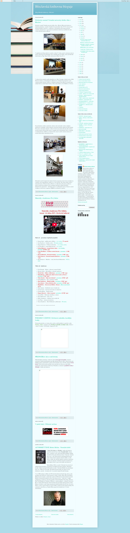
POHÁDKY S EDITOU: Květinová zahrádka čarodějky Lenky (87, 45)
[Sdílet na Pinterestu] (65, 191)
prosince (82, 26)
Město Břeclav (82, 85)
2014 (80, 62)
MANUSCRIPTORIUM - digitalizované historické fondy (87, 147)
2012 (80, 66)
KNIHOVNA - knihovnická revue (85, 127)
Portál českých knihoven (83, 90)
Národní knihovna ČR (83, 87)
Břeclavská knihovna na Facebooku (86, 82)
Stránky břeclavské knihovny (84, 79)
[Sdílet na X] (63, 191)
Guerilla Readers (82, 132)
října (82, 30)
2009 (80, 71)
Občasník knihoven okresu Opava (85, 135)
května (82, 38)
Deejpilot (67, 524)
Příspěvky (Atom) (47, 516)
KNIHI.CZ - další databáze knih (85, 99)
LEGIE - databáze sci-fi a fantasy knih (86, 93)
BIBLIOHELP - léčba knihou (84, 130)
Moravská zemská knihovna (84, 89)
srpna (82, 34)
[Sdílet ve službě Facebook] (64, 191)
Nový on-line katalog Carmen (84, 80)
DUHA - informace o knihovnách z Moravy (86, 118)
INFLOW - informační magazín (85, 116)
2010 (80, 70)
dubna (82, 54)
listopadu (82, 28)
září (81, 32)
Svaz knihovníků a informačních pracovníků (85, 138)
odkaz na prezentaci (65, 284)
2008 (80, 73)
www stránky (59, 241)
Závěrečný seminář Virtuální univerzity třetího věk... (85, 40)
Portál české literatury (83, 109)
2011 (80, 68)
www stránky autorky (62, 244)
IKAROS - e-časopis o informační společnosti (85, 125)
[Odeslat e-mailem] (60, 191)
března (82, 56)
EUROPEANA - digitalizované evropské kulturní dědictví (87, 160)
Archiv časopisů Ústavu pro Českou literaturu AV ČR (86, 156)
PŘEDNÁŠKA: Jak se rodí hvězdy (46, 357)
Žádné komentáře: (55, 191)
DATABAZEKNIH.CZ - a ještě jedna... (86, 101)
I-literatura (81, 107)
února (82, 58)
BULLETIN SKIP (82, 129)
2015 (80, 25)
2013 (80, 64)
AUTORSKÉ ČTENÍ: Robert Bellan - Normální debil (52, 447)
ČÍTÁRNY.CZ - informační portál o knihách (86, 105)
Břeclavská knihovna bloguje (54, 6)
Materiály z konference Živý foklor (46, 198)
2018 (80, 19)
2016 (80, 23)
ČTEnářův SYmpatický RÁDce (85, 92)
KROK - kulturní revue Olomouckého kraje (86, 121)
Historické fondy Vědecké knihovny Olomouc (86, 150)
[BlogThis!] (62, 191)
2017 (80, 21)
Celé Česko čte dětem (83, 110)
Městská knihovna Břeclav (89, 166)
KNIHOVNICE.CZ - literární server (86, 103)
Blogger (81, 524)
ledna (82, 60)
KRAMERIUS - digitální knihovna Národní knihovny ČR (85, 144)
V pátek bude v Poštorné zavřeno (46, 424)
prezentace (40, 249)
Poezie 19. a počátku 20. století (85, 154)
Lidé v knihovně (82, 84)
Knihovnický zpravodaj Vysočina (85, 134)
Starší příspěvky (70, 514)
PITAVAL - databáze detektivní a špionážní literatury (85, 96)
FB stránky (64, 301)
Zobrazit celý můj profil (82, 202)
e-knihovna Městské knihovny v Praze (86, 152)
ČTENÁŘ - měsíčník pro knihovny (86, 123)
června (82, 36)
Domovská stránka (54, 514)
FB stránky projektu (58, 243)
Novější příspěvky (39, 514)
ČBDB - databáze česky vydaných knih (86, 98)
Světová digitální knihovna (84, 158)
